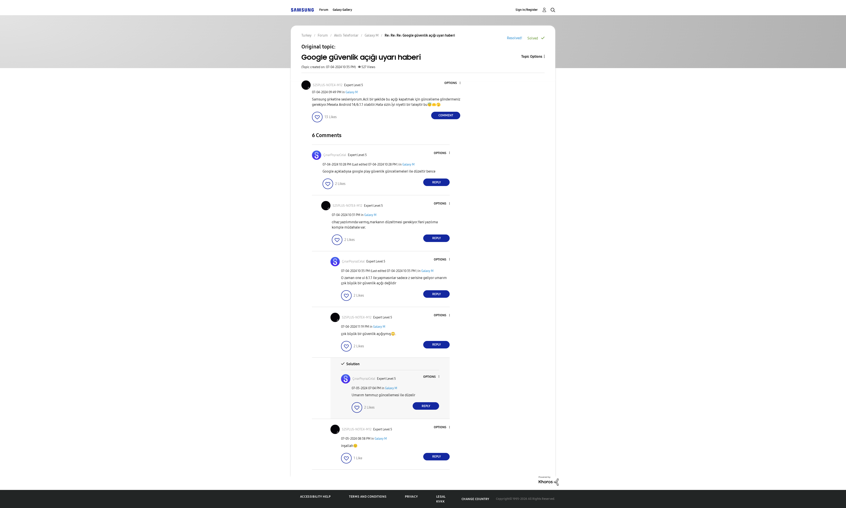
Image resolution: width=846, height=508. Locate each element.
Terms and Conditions (367, 497)
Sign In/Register (527, 10)
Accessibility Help (315, 497)
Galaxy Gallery (342, 10)
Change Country (475, 499)
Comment (445, 115)
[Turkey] (302, 10)
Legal (441, 497)
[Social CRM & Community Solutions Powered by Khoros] (548, 480)
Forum (323, 10)
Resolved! (514, 38)
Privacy (411, 497)
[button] (452, 83)
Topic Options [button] (531, 56)
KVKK (440, 501)
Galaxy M (351, 92)
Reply (436, 182)
